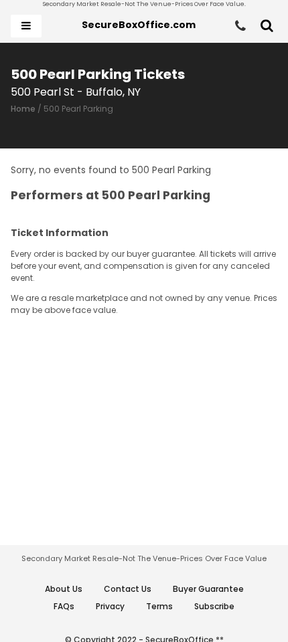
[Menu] (26, 26)
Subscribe (214, 606)
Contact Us (127, 589)
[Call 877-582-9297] (240, 26)
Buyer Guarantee (208, 589)
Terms (159, 606)
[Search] (267, 26)
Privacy (110, 606)
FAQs (64, 606)
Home (23, 108)
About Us (63, 589)
